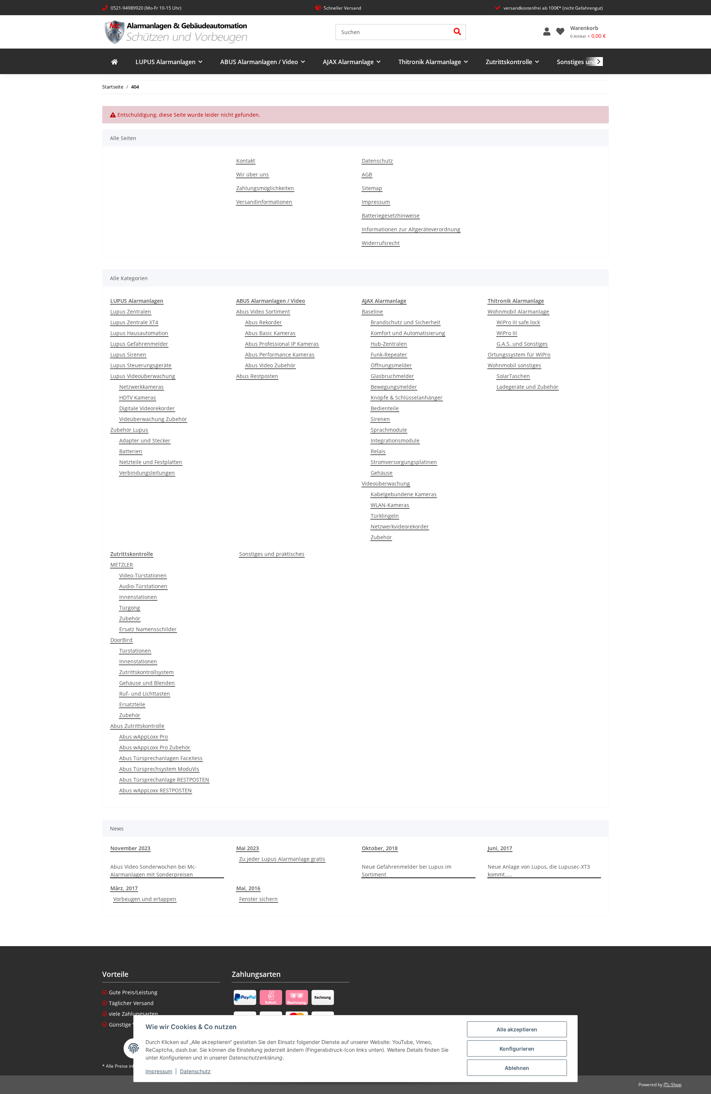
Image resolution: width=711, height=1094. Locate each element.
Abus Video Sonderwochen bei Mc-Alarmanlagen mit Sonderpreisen (153, 870)
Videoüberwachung (386, 483)
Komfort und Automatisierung (408, 333)
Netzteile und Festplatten (150, 461)
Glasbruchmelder (392, 375)
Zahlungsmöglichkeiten (265, 188)
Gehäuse (382, 472)
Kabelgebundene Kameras (404, 494)
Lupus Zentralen (130, 311)
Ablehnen (517, 1068)
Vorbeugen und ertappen (144, 898)
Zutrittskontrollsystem (146, 672)
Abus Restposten (257, 375)
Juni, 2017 (500, 848)
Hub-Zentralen (389, 343)
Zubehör (381, 537)
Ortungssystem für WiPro (519, 354)
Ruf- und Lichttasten (144, 693)
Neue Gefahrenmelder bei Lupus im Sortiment (406, 870)
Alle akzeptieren (517, 1029)
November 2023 (130, 848)
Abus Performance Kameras (279, 354)
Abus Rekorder (263, 322)
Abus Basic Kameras (270, 333)
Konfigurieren (517, 1048)
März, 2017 (124, 888)
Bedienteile (385, 408)
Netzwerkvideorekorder (400, 526)
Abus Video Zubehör (270, 365)
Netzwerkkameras (141, 386)
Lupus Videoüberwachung (142, 375)
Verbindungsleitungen (147, 472)
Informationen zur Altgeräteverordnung (411, 229)
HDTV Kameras (137, 397)
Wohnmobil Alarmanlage (518, 311)
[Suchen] (457, 32)
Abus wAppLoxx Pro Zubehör (154, 747)
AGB (367, 174)
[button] (546, 32)
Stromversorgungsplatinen (404, 461)
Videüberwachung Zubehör (153, 418)
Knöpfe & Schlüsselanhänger (407, 397)
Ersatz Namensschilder (148, 629)
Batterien (130, 451)
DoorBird (121, 639)
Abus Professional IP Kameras (282, 343)
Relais (378, 451)
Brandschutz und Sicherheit (405, 322)
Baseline (372, 311)
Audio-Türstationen (143, 586)
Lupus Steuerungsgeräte (140, 365)
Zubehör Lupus (129, 429)
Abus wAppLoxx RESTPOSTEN (155, 790)
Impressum (159, 1071)
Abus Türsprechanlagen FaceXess (161, 758)
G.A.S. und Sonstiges (522, 343)
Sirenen (380, 418)
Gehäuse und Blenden (147, 682)
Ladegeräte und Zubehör (527, 386)
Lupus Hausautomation (139, 333)
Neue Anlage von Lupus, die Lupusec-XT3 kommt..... (539, 870)
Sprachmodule (389, 429)
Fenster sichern (258, 898)
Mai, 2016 (248, 888)
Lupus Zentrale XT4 (134, 322)
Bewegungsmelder (394, 386)
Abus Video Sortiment (263, 311)
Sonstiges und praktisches (271, 553)
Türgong (129, 607)
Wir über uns (252, 174)
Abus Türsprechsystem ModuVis (159, 768)
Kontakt (245, 160)
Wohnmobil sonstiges (514, 365)
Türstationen (135, 650)
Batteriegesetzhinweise (391, 215)
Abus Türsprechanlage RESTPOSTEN (164, 779)
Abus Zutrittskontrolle (137, 725)
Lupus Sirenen (128, 354)
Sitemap (372, 188)
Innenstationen (138, 596)
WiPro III (507, 333)
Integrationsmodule (395, 440)
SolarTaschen (513, 375)
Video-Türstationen (143, 575)
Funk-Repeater (389, 354)
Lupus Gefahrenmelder (139, 343)
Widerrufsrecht (381, 242)
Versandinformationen (264, 201)
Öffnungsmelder (391, 365)
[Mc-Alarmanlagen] (114, 62)
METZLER (121, 564)
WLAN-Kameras (390, 504)
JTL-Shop (672, 1084)
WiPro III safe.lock (518, 322)
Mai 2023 (247, 848)
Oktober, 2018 (380, 848)
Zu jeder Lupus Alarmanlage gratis (282, 858)
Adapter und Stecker (144, 440)
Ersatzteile (132, 704)
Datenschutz (195, 1071)
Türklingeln (385, 515)
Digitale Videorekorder (147, 408)
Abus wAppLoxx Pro (143, 736)
